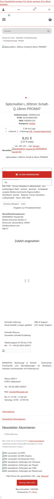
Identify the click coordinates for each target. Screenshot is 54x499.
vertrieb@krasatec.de (18, 392)
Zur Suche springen (32, 1)
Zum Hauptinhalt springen (11, 1)
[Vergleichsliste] (34, 10)
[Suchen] (49, 31)
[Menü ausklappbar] (4, 19)
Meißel (32, 123)
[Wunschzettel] (49, 10)
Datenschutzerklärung (36, 441)
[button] (19, 9)
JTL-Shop (32, 492)
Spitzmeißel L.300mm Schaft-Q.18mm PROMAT (27, 303)
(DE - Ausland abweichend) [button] (40, 131)
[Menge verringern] (4, 165)
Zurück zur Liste (8, 38)
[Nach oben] (1, 497)
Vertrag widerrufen (27, 482)
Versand (36, 146)
